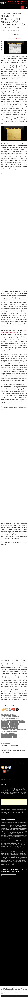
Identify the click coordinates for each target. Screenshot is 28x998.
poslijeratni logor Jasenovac (9, 727)
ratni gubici (5, 731)
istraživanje (5, 722)
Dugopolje (16, 718)
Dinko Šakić (16, 716)
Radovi (15, 729)
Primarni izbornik (26, 7)
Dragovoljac (18, 38)
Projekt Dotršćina (7, 729)
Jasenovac (14, 13)
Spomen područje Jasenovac (9, 735)
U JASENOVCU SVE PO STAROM (9, 744)
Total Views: (4, 779)
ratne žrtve (22, 729)
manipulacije (5, 725)
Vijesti (19, 13)
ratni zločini (13, 731)
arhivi (14, 714)
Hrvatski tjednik (20, 720)
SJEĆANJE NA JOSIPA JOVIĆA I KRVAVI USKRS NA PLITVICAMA (13, 751)
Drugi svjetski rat (6, 13)
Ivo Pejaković (14, 722)
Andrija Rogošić (6, 714)
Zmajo (10, 30)
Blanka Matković (6, 716)
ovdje (2, 993)
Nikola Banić (14, 725)
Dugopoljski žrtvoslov (8, 720)
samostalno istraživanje (8, 733)
